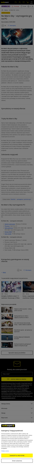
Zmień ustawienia (17, 461)
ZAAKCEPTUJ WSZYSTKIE (17, 455)
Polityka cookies (5, 451)
